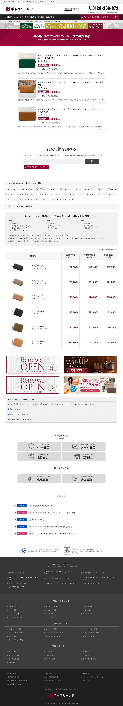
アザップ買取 (34, 21)
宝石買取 (12, 662)
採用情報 (86, 673)
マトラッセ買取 (88, 636)
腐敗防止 (86, 680)
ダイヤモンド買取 (89, 659)
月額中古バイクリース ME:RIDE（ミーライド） (24, 579)
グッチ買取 (12, 610)
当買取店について (11, 17)
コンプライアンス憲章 (53, 680)
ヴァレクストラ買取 (16, 617)
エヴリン (54, 189)
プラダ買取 (87, 610)
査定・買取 (24, 17)
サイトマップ (13, 673)
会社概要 (48, 673)
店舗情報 (41, 17)
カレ (37, 199)
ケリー (16, 189)
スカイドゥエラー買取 (91, 633)
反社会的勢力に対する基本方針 (19, 680)
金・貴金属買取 (14, 659)
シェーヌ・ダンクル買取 (54, 633)
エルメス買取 (26, 21)
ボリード (79, 189)
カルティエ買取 (51, 610)
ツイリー (46, 199)
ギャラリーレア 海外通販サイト (20, 583)
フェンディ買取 (14, 614)
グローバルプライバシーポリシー (94, 677)
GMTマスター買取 (15, 629)
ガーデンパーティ (66, 189)
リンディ (100, 189)
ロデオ (71, 199)
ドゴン (14, 199)
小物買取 (86, 655)
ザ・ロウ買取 (50, 617)
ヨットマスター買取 (16, 640)
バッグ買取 (12, 651)
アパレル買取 (50, 655)
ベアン (7, 199)
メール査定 (114, 17)
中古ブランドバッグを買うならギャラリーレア (61, 573)
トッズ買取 (50, 614)
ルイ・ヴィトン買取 (53, 606)
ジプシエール (111, 189)
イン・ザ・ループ (41, 189)
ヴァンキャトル (54, 194)
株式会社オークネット (16, 573)
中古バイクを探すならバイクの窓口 (58, 578)
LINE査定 (104, 17)
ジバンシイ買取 (88, 614)
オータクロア (9, 194)
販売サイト (78, 9)
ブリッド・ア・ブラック (106, 194)
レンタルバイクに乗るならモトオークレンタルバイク (99, 579)
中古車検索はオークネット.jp (93, 573)
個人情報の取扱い (14, 677)
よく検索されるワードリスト (35, 167)
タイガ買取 (12, 636)
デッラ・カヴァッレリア (86, 194)
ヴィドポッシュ (68, 194)
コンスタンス (90, 189)
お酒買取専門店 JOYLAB (18, 587)
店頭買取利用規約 (14, 684)
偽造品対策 (50, 17)
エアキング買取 (51, 629)
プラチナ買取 (50, 659)
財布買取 (49, 651)
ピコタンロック (26, 189)
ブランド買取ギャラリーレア (13, 21)
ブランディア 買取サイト (92, 583)
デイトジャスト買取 (53, 636)
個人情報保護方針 (51, 677)
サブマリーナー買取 (90, 629)
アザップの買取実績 (45, 21)
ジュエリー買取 (14, 655)
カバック (34, 194)
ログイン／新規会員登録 (90, 17)
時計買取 (86, 651)
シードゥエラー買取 (16, 633)
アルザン (43, 194)
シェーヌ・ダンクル (59, 199)
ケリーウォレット (26, 199)
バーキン (8, 189)
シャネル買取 (87, 606)
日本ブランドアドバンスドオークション (60, 583)
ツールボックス (22, 194)
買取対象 (33, 17)
